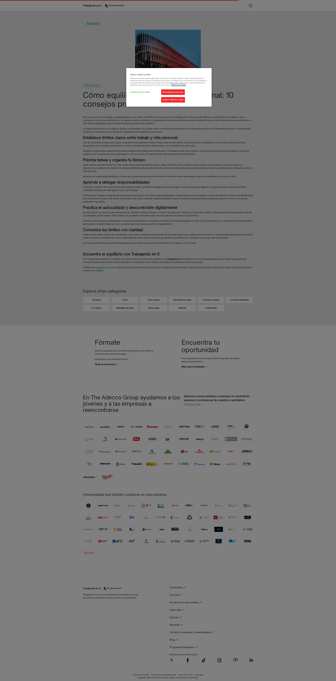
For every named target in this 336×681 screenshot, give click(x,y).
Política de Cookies (178, 85)
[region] (169, 87)
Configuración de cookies (140, 92)
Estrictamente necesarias (173, 92)
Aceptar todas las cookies (173, 100)
